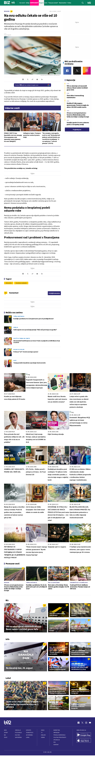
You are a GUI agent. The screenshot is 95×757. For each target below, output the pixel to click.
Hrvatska (9, 283)
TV (41, 732)
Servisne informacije (78, 702)
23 (88, 568)
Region (6, 11)
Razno (8, 665)
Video (42, 730)
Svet (15, 360)
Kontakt (56, 744)
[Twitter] (77, 71)
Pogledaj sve (77, 129)
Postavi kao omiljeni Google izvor (26, 85)
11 (88, 682)
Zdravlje (18, 730)
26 (10, 316)
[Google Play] (84, 735)
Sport (6, 732)
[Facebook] (67, 71)
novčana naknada (22, 283)
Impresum (56, 732)
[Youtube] (90, 723)
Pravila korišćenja (59, 735)
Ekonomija (10, 699)
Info (5, 730)
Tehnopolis (29, 732)
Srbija (15, 327)
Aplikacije (57, 740)
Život (5, 737)
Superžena (18, 737)
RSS (55, 742)
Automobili (29, 735)
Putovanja (18, 732)
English (43, 735)
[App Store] (84, 740)
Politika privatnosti (60, 737)
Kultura (17, 735)
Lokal (28, 737)
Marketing (57, 730)
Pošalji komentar (54, 293)
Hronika (74, 661)
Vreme (43, 737)
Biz (5, 735)
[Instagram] (87, 71)
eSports (28, 730)
